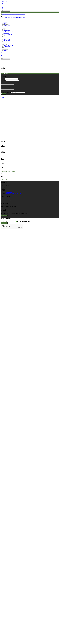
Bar (3, 36)
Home (3, 20)
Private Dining (7, 26)
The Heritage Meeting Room (10, 42)
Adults (2, 81)
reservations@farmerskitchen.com (8, 171)
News (5, 23)
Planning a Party (7, 39)
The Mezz (6, 41)
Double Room (7, 30)
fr (2, 7)
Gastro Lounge (7, 25)
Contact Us (5, 49)
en (2, 4)
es (2, 6)
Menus (3, 35)
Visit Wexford (7, 46)
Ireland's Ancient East (9, 45)
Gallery (3, 47)
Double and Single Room (9, 31)
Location (5, 50)
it (2, 8)
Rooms (3, 29)
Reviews (4, 28)
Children (2, 87)
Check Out (3, 80)
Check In (3, 78)
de (2, 3)
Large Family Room (8, 34)
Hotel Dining (5, 24)
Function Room (7, 40)
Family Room (6, 33)
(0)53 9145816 (4, 1)
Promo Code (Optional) (6, 92)
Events (5, 22)
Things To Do (5, 44)
